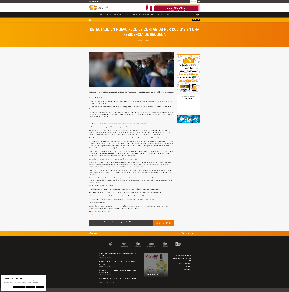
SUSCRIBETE (187, 269)
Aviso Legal (112, 290)
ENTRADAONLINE (144, 15)
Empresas (134, 15)
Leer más (196, 19)
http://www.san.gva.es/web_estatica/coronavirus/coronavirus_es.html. (111, 215)
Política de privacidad (121, 290)
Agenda (126, 15)
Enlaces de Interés (185, 263)
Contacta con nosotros (183, 255)
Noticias (108, 15)
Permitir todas (30, 287)
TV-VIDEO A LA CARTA (164, 15)
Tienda (153, 15)
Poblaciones (117, 15)
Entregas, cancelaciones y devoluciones (182, 290)
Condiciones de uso (166, 290)
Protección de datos (134, 290)
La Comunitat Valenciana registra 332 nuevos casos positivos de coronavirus (122, 123)
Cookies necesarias (19, 287)
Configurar (40, 287)
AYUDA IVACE (187, 266)
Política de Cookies (145, 290)
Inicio (101, 15)
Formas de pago (155, 290)
